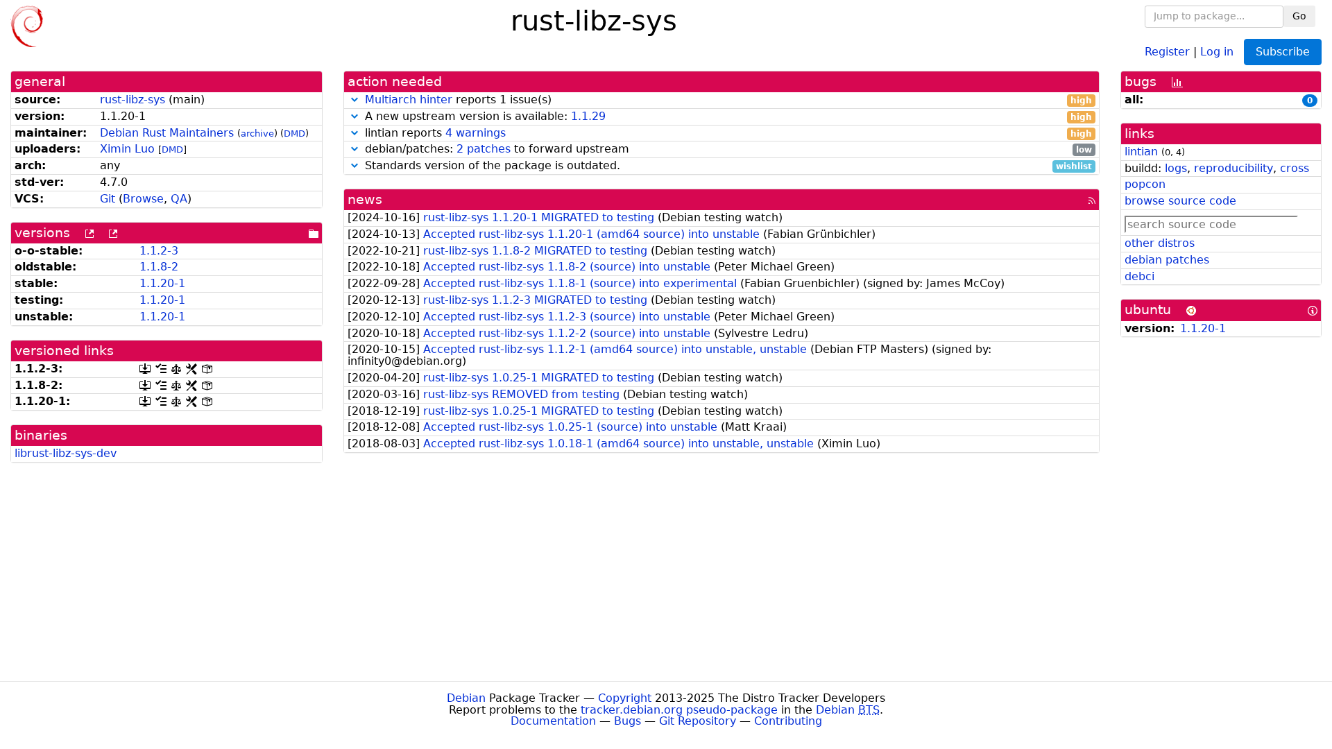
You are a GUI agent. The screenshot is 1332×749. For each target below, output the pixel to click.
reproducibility (1233, 168)
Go (1299, 15)
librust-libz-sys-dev (66, 453)
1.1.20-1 (162, 283)
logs (1176, 168)
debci (1139, 276)
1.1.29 (588, 116)
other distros (1160, 243)
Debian (466, 698)
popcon (1145, 184)
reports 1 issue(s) (728, 100)
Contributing (788, 721)
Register (1167, 51)
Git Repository (697, 721)
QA (179, 198)
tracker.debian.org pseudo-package (679, 709)
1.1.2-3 (158, 250)
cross (1294, 168)
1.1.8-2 (158, 266)
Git (107, 198)
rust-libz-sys (132, 99)
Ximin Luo (127, 148)
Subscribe (1283, 51)
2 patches (483, 148)
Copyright (624, 698)
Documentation (553, 721)
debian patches (1167, 259)
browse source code (1180, 200)
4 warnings (475, 132)
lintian (1141, 151)
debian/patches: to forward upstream (726, 149)
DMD (294, 133)
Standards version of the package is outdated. (726, 166)
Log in (1216, 51)
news (365, 199)
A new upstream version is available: (726, 117)
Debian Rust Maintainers (167, 132)
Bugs (627, 721)
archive (257, 133)
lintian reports (726, 133)
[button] (354, 99)
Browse (143, 198)
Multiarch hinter (408, 99)
